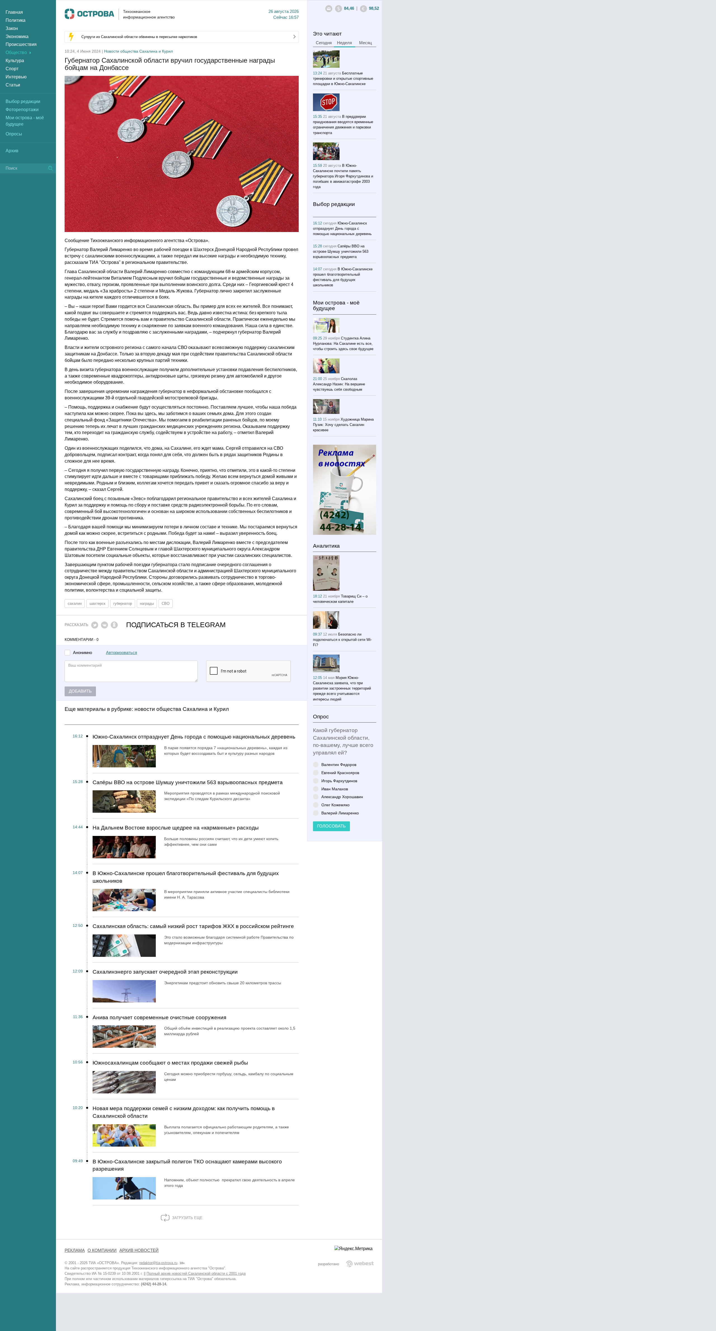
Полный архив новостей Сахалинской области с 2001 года (196, 1273)
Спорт (12, 68)
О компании (102, 1250)
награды (147, 603)
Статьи (13, 85)
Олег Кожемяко (335, 805)
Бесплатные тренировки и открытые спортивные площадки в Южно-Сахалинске (343, 78)
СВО (165, 603)
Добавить (80, 691)
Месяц (365, 43)
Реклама (75, 1250)
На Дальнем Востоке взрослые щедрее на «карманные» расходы (176, 828)
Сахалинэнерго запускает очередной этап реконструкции (165, 972)
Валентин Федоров (338, 764)
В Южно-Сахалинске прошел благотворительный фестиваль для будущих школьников (186, 877)
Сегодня (324, 43)
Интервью (16, 76)
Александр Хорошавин (342, 797)
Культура (15, 60)
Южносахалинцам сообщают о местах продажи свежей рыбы (170, 1063)
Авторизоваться (121, 652)
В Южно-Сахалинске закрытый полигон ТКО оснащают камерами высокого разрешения (187, 1165)
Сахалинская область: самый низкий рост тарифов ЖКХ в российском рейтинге (193, 926)
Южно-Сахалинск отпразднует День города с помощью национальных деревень (194, 737)
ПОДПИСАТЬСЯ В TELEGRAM (176, 624)
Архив (12, 150)
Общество (16, 52)
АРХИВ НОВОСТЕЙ (139, 1250)
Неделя (344, 43)
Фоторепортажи (22, 109)
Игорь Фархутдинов (339, 781)
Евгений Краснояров (340, 772)
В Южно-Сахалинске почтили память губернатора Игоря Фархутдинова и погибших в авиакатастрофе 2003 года (343, 176)
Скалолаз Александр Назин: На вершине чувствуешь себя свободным (339, 384)
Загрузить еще (186, 1218)
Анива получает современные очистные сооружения (159, 1017)
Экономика (17, 36)
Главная (14, 12)
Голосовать (331, 826)
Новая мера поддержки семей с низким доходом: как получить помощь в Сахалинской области (184, 1112)
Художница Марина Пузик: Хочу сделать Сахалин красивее (343, 424)
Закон (12, 28)
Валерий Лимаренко (340, 813)
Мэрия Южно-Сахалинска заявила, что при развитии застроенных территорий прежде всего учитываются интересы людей (342, 688)
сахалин (75, 603)
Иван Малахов (334, 789)
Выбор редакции (23, 101)
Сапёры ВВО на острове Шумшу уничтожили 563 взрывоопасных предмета (188, 782)
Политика (15, 20)
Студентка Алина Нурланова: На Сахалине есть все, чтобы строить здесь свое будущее (343, 343)
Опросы (14, 134)
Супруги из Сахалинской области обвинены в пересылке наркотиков (139, 37)
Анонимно (82, 653)
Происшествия (21, 44)
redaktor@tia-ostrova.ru (158, 1263)
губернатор (122, 603)
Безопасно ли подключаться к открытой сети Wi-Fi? (342, 639)
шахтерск (97, 603)
